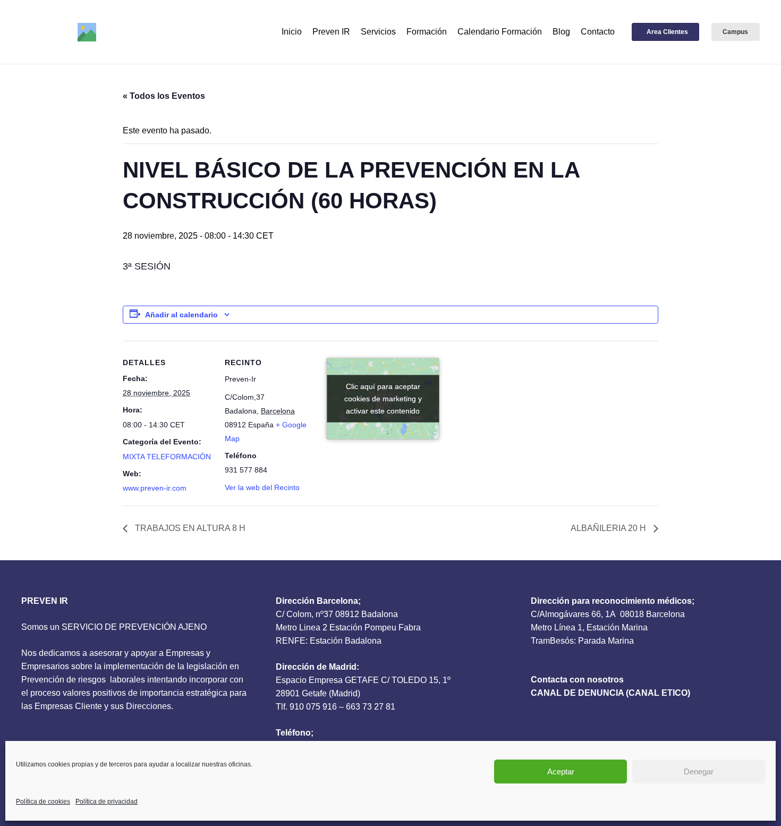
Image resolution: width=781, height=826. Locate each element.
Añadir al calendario (181, 314)
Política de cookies (43, 801)
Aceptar (560, 771)
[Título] (87, 32)
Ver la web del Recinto (262, 487)
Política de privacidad (106, 801)
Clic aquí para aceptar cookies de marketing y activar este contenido (383, 398)
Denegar (699, 771)
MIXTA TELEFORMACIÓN (167, 456)
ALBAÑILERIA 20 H (609, 528)
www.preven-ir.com (154, 488)
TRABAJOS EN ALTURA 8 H (189, 528)
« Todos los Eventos (164, 95)
